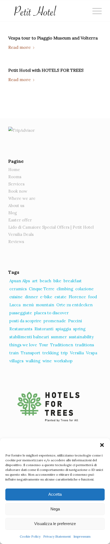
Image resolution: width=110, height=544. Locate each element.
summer (59, 336)
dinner (31, 296)
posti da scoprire (25, 320)
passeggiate (20, 312)
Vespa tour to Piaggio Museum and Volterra (53, 38)
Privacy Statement (57, 536)
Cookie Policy (30, 536)
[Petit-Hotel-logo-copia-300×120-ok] (45, 11)
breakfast (73, 280)
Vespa (91, 352)
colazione (84, 288)
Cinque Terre (41, 288)
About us (16, 205)
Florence (77, 296)
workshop (63, 360)
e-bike (46, 296)
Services (16, 183)
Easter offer (20, 220)
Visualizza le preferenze (55, 523)
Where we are (22, 198)
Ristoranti (43, 328)
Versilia (77, 352)
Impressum (82, 536)
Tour (43, 344)
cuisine (16, 296)
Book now (17, 191)
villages (16, 360)
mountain (45, 304)
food (92, 296)
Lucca (15, 304)
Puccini (75, 320)
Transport (30, 352)
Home (14, 169)
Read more (19, 47)
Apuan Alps (19, 280)
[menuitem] (94, 11)
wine (47, 360)
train (14, 352)
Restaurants (20, 328)
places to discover (51, 312)
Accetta (55, 494)
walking (33, 360)
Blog (12, 212)
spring (79, 328)
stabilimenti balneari (29, 336)
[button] (102, 445)
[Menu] (94, 11)
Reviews (16, 241)
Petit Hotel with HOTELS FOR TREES (46, 70)
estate (60, 296)
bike (57, 280)
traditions (84, 344)
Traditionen (61, 344)
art (35, 280)
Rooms (14, 176)
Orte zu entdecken (74, 304)
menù (28, 304)
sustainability (81, 336)
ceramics (18, 288)
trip (64, 352)
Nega (55, 509)
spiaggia (63, 328)
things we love (23, 344)
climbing (65, 288)
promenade (55, 320)
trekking (50, 352)
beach (45, 280)
